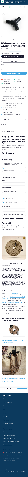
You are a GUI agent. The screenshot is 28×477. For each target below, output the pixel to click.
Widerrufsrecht (7, 420)
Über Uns (5, 406)
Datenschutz (6, 413)
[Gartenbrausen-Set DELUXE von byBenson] (14, 375)
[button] (3, 7)
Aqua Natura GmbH (11, 469)
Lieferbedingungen (8, 423)
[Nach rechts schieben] (17, 39)
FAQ (4, 432)
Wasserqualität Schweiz (9, 438)
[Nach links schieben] (10, 39)
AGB (4, 409)
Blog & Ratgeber (7, 445)
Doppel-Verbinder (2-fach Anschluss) (14, 60)
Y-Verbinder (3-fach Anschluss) (12, 56)
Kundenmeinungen (7, 402)
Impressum (5, 416)
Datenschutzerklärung (10, 471)
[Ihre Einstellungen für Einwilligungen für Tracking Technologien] (2, 1)
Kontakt (5, 399)
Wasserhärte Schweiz (9, 435)
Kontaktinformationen (18, 473)
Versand (23, 471)
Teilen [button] (4, 124)
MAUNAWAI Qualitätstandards (11, 441)
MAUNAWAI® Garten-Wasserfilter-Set (12, 302)
